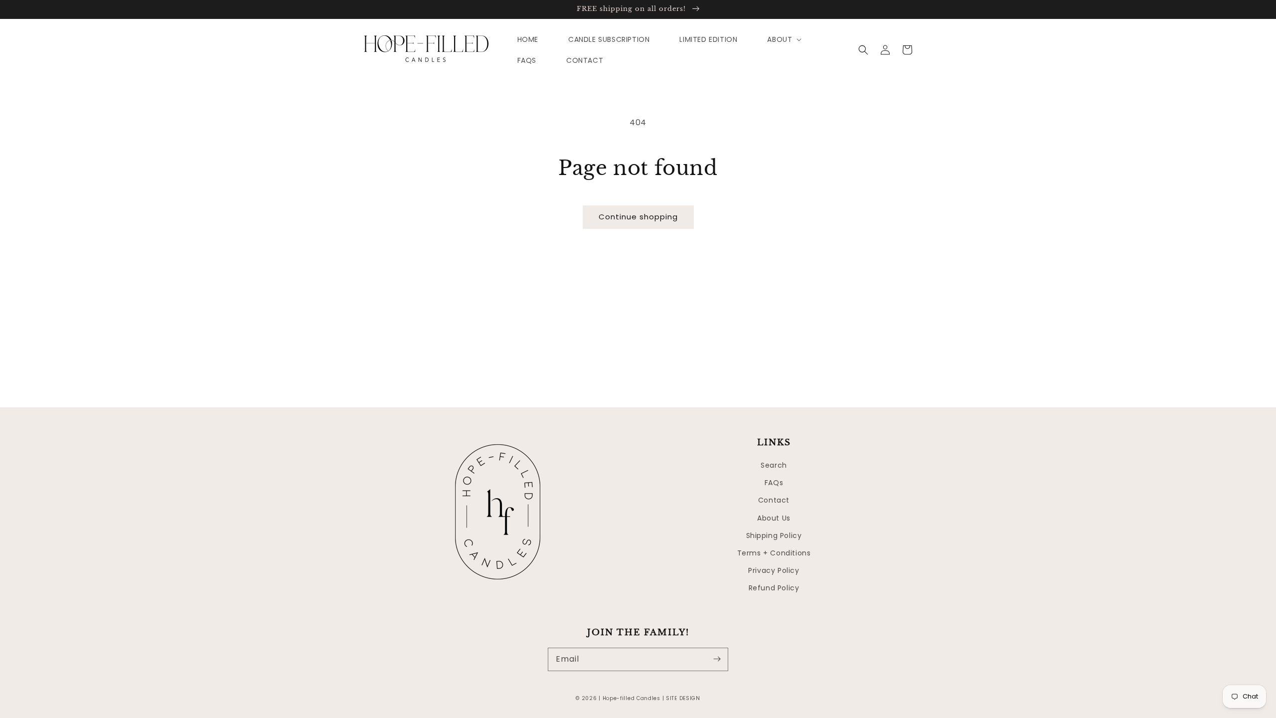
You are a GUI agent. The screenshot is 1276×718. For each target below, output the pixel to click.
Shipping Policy (774, 535)
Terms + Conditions (774, 553)
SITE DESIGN (683, 698)
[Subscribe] (717, 659)
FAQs (774, 483)
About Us (774, 518)
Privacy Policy (773, 570)
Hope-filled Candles (631, 698)
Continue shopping (638, 216)
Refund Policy (774, 588)
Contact (774, 500)
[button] (863, 50)
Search (774, 465)
